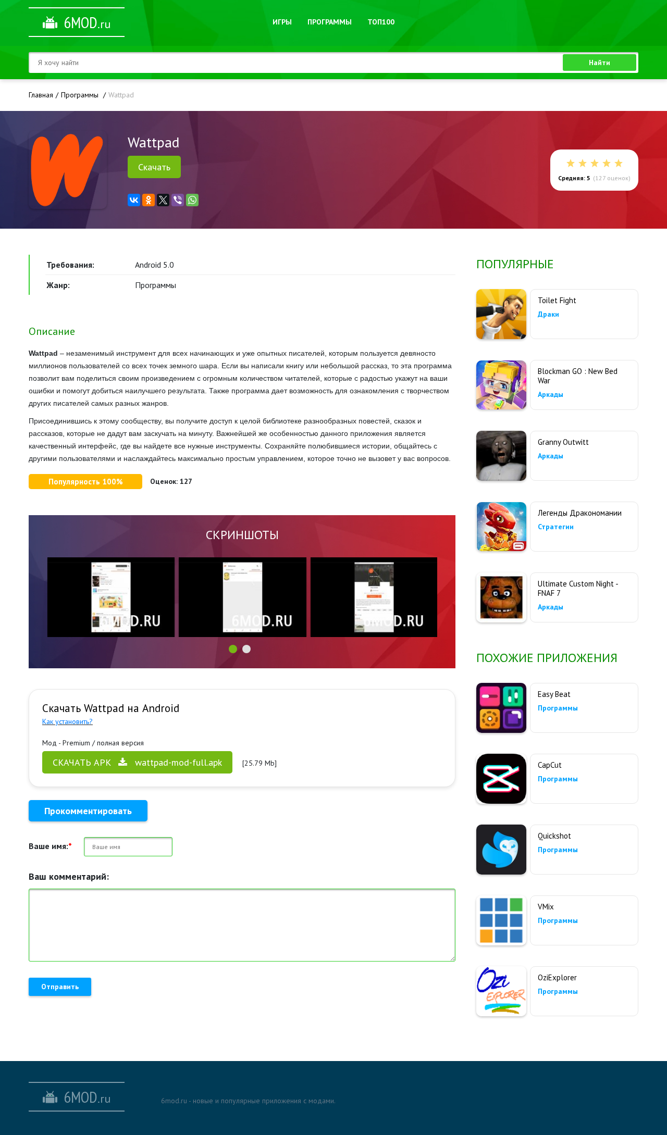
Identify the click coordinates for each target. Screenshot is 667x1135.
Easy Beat (554, 694)
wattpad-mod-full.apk (137, 762)
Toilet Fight (557, 300)
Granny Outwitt (563, 442)
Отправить (60, 986)
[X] (163, 200)
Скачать (154, 167)
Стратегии (556, 526)
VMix (546, 907)
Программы (329, 22)
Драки (548, 314)
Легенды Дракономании (580, 513)
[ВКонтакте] (134, 200)
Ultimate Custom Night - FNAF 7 (578, 588)
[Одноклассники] (148, 200)
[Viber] (177, 200)
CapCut (550, 765)
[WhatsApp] (192, 200)
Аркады (550, 394)
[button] (233, 649)
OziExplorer (557, 977)
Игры (282, 22)
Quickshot (554, 836)
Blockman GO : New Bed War (577, 375)
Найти (599, 62)
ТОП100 (380, 22)
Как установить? (67, 721)
